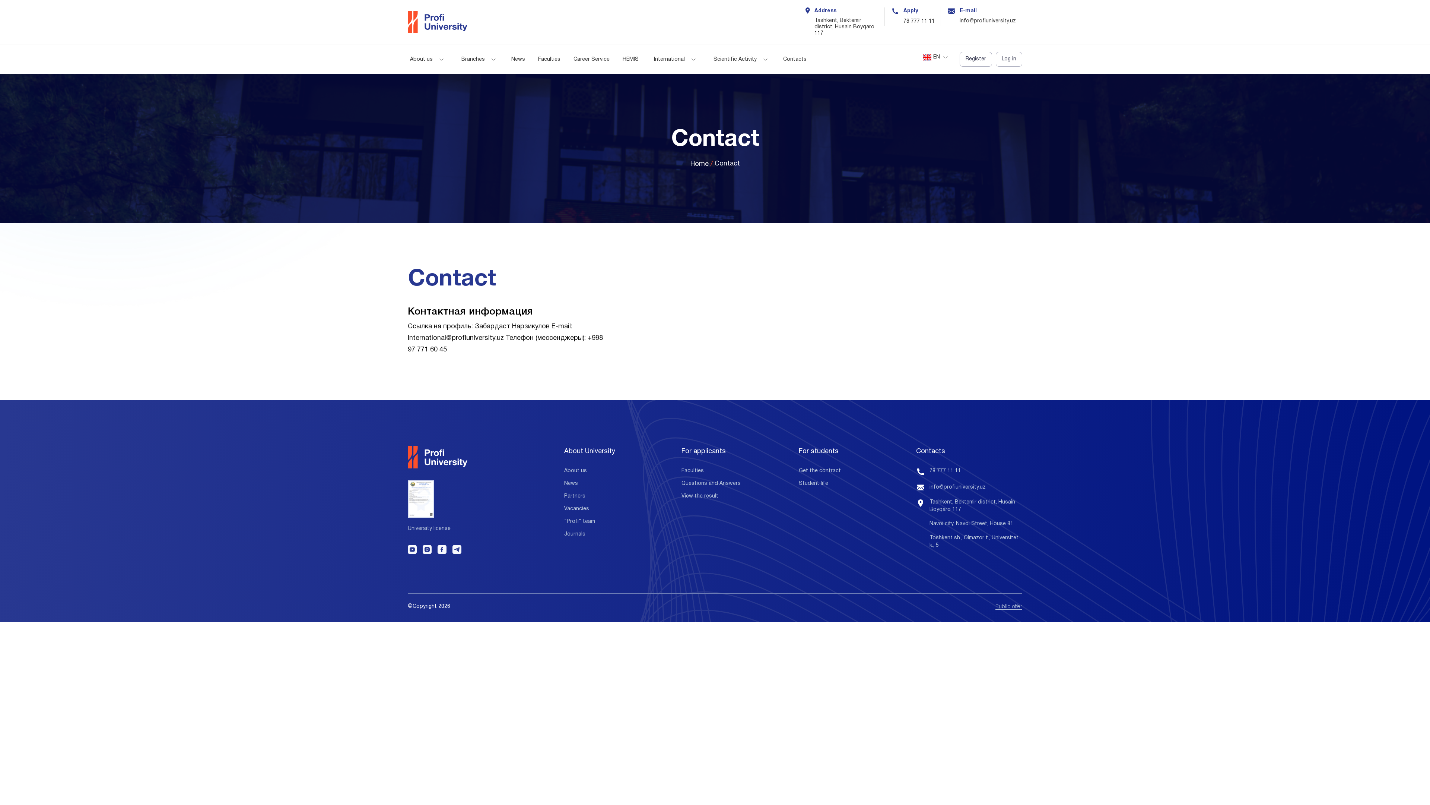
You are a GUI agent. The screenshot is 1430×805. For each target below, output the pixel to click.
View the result (699, 496)
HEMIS (631, 59)
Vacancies (576, 508)
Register (976, 59)
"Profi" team (579, 521)
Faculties (549, 59)
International (669, 59)
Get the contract (820, 470)
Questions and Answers (711, 483)
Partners (574, 496)
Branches (473, 59)
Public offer (1008, 606)
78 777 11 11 (919, 21)
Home (699, 164)
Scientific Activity (735, 59)
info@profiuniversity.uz (958, 487)
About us (421, 59)
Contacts (795, 59)
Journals (574, 534)
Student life (813, 483)
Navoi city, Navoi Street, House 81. (972, 523)
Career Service (591, 59)
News (518, 59)
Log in (1009, 59)
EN (936, 57)
